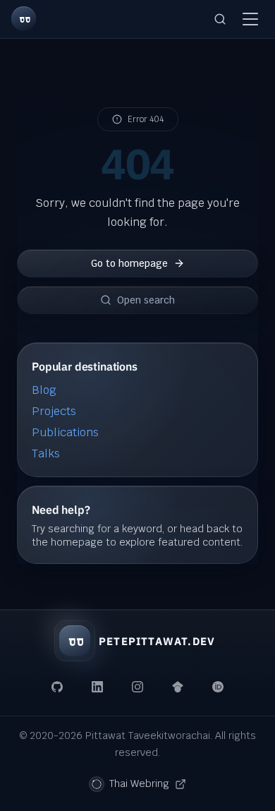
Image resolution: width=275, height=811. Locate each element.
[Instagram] (137, 686)
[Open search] (220, 19)
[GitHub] (57, 686)
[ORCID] (217, 686)
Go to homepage (129, 262)
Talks (46, 453)
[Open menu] (250, 19)
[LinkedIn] (97, 686)
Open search (146, 299)
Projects (54, 411)
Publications (65, 432)
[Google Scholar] (177, 686)
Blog (44, 390)
